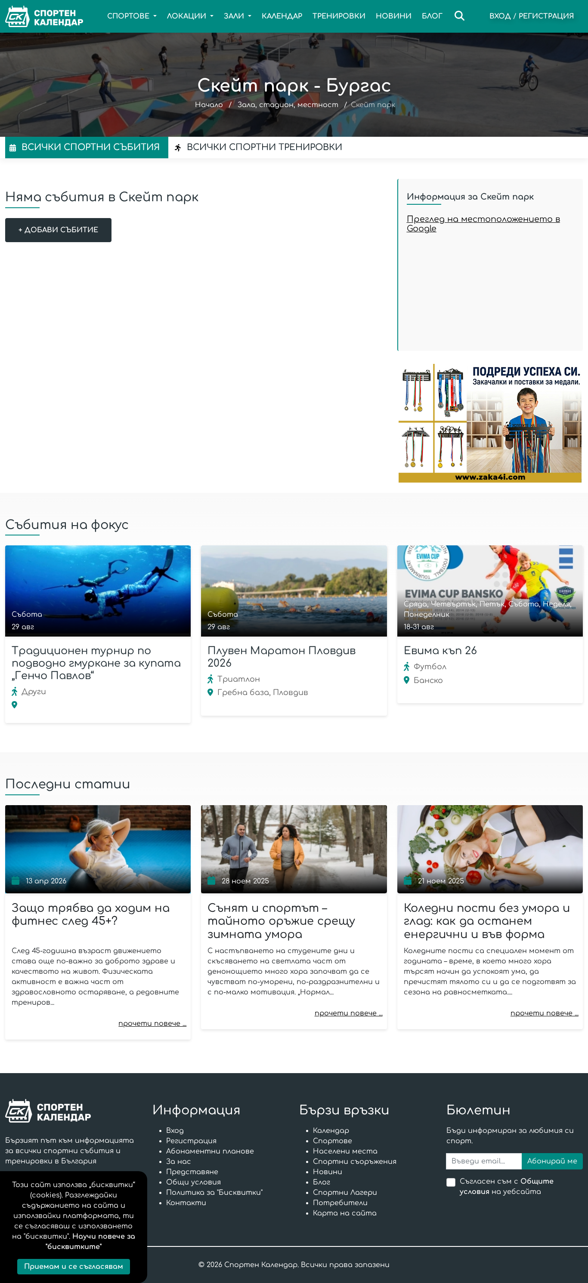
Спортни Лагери (345, 1193)
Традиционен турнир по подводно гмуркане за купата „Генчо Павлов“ (96, 663)
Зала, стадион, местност (288, 105)
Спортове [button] (129, 16)
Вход (500, 16)
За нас (178, 1162)
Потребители (340, 1203)
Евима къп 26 (440, 651)
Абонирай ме (552, 1161)
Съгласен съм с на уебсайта (507, 1187)
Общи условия (193, 1182)
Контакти (186, 1203)
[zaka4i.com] (490, 423)
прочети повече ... (152, 1024)
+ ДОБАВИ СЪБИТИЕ (58, 230)
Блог (432, 16)
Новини (394, 16)
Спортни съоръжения (354, 1162)
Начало (209, 105)
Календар (282, 16)
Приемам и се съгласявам (73, 1267)
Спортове (332, 1141)
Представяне (192, 1172)
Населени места (345, 1151)
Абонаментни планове (210, 1151)
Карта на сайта (345, 1213)
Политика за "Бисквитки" (214, 1193)
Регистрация (546, 16)
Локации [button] (187, 16)
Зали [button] (235, 16)
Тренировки (339, 16)
